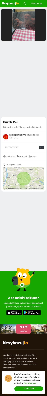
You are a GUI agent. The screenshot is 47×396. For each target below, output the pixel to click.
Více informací (30, 383)
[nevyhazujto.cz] (10, 3)
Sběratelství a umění (10, 127)
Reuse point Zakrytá (17, 135)
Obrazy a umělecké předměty (31, 127)
